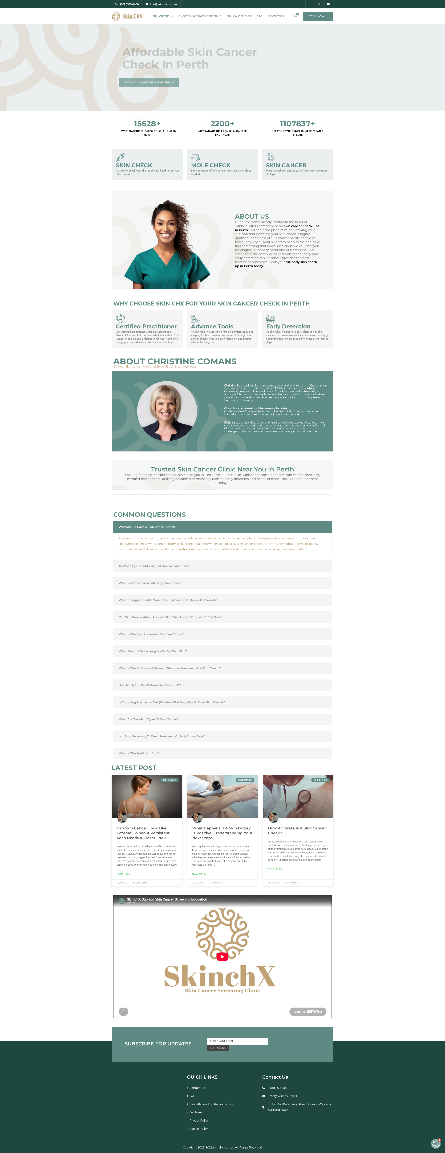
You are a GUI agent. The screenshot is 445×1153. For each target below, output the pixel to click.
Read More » (124, 874)
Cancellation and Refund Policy (211, 1104)
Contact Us (276, 16)
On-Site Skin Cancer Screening (199, 16)
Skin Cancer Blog (239, 16)
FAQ (259, 16)
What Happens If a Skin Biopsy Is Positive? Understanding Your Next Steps (222, 833)
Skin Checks (161, 16)
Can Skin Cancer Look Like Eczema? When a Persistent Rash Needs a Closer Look (143, 833)
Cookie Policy (198, 1128)
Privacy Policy (199, 1120)
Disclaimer (196, 1112)
